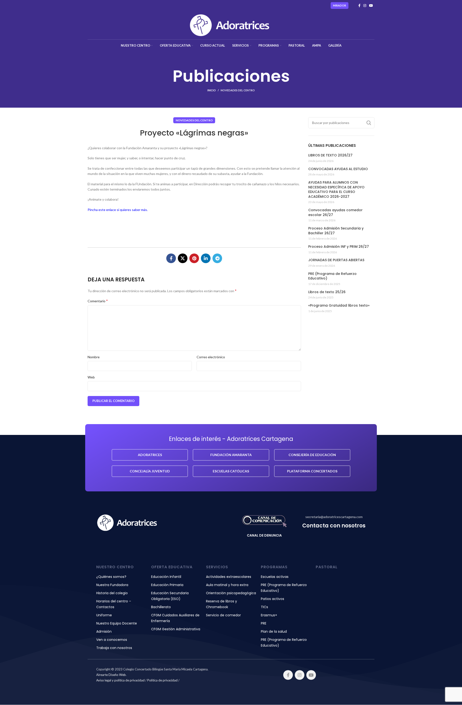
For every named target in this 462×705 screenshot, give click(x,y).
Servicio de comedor (223, 615)
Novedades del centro (238, 90)
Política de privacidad (162, 680)
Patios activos (272, 598)
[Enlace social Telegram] (217, 258)
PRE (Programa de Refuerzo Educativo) (332, 276)
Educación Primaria (167, 584)
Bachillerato (161, 607)
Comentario (98, 300)
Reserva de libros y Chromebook (221, 604)
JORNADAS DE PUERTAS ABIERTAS (336, 260)
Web (91, 377)
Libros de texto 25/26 (327, 292)
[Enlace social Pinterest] (194, 258)
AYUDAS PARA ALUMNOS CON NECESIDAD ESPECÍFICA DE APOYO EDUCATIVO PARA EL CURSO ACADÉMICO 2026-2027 (336, 189)
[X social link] (182, 258)
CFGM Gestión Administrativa (175, 629)
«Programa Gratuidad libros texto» (339, 305)
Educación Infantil (166, 576)
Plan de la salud (274, 631)
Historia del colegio (112, 593)
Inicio (211, 90)
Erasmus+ (269, 615)
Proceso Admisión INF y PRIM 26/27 (338, 246)
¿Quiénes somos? (111, 576)
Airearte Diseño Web (111, 675)
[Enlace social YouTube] (371, 5)
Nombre (94, 357)
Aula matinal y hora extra (227, 584)
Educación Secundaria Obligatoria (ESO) (170, 596)
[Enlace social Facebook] (359, 5)
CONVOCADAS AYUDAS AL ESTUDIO (338, 169)
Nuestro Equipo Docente (116, 623)
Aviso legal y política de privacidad (120, 680)
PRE (263, 623)
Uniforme (104, 615)
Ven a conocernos (111, 639)
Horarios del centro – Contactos (113, 604)
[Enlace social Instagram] (365, 5)
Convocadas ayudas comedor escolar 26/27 (335, 212)
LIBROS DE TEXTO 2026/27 (330, 155)
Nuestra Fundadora (112, 584)
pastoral (327, 567)
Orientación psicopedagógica (231, 593)
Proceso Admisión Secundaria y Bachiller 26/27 (336, 230)
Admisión (104, 631)
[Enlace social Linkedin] (206, 258)
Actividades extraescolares (228, 576)
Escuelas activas (275, 576)
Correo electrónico (211, 357)
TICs (264, 607)
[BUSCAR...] (368, 122)
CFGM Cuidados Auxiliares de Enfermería (175, 618)
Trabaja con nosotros (114, 647)
